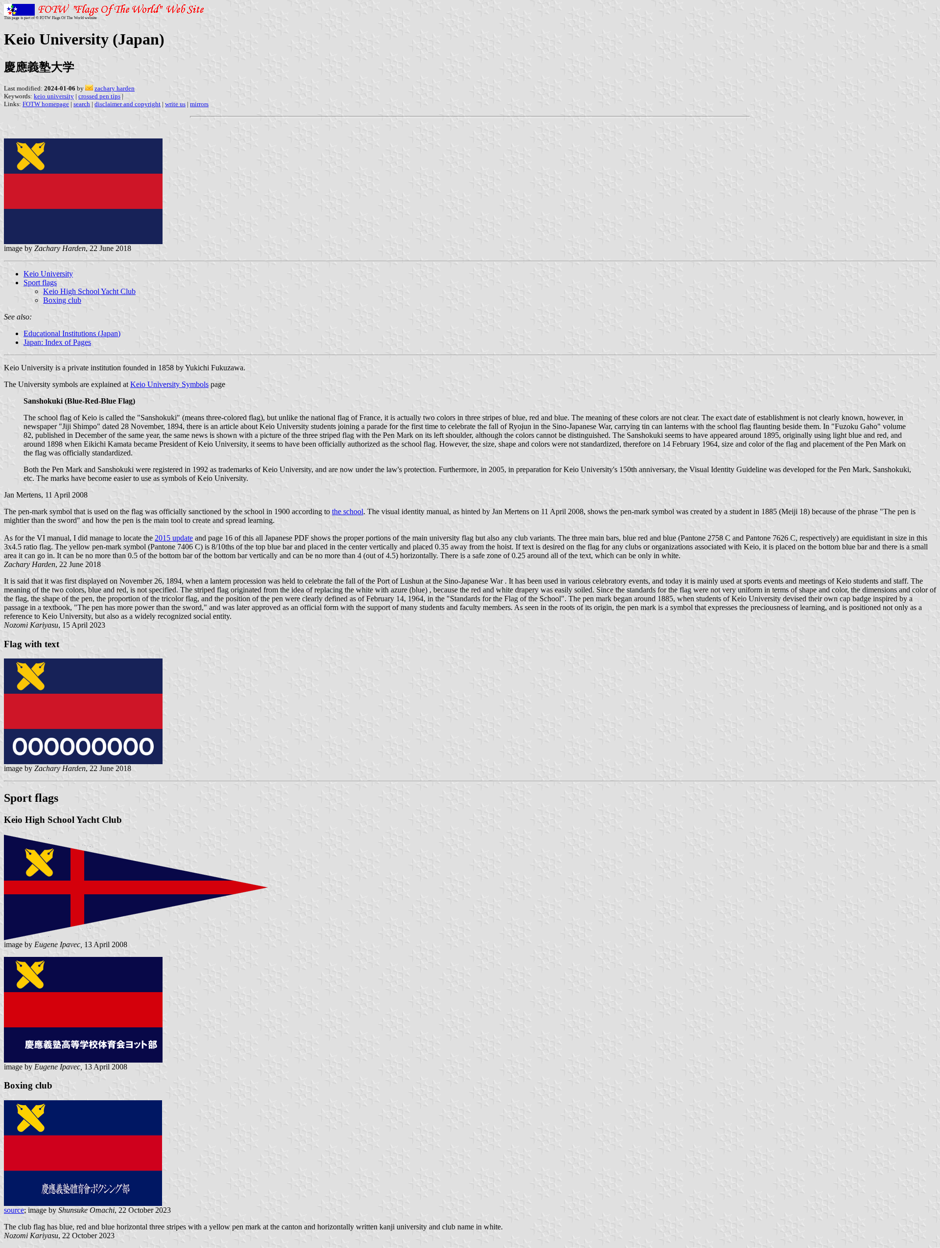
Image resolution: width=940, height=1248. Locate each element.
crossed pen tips (99, 96)
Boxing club (62, 300)
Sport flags (40, 282)
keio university (54, 96)
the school (347, 511)
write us (175, 104)
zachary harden (114, 88)
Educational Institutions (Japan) (72, 333)
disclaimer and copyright (127, 104)
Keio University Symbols (169, 384)
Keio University (48, 274)
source (14, 1210)
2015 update (174, 538)
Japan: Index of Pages (57, 342)
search (81, 104)
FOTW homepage (46, 104)
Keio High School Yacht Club (89, 291)
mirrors (199, 104)
